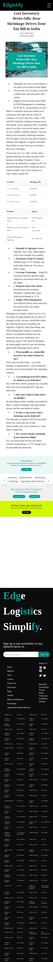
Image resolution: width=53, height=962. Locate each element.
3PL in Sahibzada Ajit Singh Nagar (45, 886)
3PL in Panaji (44, 844)
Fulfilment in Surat (33, 923)
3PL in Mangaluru (45, 769)
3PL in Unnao (44, 953)
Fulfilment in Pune (33, 865)
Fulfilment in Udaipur (31, 949)
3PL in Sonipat (44, 917)
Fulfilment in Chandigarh (7, 822)
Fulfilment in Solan (33, 912)
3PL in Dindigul (20, 855)
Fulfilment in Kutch (33, 743)
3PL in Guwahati (20, 907)
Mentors (10, 671)
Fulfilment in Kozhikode (31, 739)
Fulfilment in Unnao (33, 953)
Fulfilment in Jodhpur (7, 959)
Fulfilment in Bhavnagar (7, 785)
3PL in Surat (43, 923)
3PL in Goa (19, 885)
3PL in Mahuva (44, 763)
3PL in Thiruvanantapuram (45, 933)
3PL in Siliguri (44, 907)
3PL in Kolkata (44, 724)
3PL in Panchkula (45, 850)
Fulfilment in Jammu (9, 948)
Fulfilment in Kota (33, 729)
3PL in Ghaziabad (20, 880)
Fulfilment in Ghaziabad (7, 881)
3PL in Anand (20, 763)
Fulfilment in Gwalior (7, 913)
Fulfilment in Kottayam (31, 734)
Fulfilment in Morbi (33, 795)
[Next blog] (49, 481)
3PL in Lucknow (44, 747)
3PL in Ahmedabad (21, 724)
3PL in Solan (44, 912)
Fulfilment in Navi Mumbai (33, 822)
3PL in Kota (43, 729)
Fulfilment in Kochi (33, 714)
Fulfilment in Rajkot (33, 875)
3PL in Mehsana (44, 785)
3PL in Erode (19, 865)
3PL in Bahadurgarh (21, 769)
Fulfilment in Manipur (31, 775)
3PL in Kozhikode (45, 738)
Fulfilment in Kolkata (31, 724)
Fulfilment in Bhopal (9, 800)
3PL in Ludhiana (44, 753)
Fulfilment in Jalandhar (7, 943)
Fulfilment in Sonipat (31, 918)
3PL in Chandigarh (21, 822)
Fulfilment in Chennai (7, 828)
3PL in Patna (44, 860)
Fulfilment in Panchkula (31, 850)
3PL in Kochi (44, 714)
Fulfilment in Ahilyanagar (7, 719)
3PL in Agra (19, 714)
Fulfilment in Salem (33, 892)
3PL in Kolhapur (44, 718)
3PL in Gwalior (20, 912)
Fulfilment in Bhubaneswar (7, 807)
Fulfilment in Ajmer (9, 729)
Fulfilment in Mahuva (31, 764)
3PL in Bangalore (20, 774)
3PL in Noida (44, 827)
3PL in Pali (43, 839)
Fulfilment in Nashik (33, 816)
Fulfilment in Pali (32, 839)
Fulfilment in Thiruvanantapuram (33, 933)
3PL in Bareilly (20, 779)
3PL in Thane (44, 928)
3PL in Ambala (20, 747)
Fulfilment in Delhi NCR (8, 850)
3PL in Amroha (20, 758)
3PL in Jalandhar (20, 942)
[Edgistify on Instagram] (44, 668)
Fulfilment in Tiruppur (31, 943)
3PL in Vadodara (44, 958)
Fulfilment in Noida (33, 827)
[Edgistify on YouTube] (44, 676)
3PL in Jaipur (19, 937)
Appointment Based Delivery (18, 707)
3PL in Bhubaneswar (21, 806)
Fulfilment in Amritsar (7, 754)
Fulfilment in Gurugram (7, 902)
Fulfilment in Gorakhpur (7, 893)
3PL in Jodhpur (20, 958)
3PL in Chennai (20, 827)
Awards (10, 695)
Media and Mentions (15, 699)
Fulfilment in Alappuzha (7, 734)
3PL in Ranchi (44, 880)
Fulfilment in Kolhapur (31, 719)
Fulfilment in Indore (9, 932)
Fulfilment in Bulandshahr (7, 817)
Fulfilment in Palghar (33, 832)
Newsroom (11, 687)
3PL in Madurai (44, 758)
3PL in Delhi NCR (21, 850)
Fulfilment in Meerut (33, 779)
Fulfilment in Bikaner (7, 812)
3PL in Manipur (44, 774)
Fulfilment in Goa (8, 885)
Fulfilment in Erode (9, 865)
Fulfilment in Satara (33, 897)
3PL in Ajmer (19, 729)
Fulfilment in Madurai (31, 759)
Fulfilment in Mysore (33, 806)
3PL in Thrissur (44, 937)
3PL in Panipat (44, 855)
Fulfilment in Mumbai (31, 801)
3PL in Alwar (19, 743)
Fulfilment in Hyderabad (7, 923)
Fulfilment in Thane (33, 928)
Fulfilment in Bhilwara (7, 791)
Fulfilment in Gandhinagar (7, 876)
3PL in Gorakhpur (20, 892)
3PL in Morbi (44, 795)
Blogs (9, 691)
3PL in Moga (44, 790)
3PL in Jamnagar (20, 953)
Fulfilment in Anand (9, 763)
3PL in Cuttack (20, 844)
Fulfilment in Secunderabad (32, 902)
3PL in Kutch (44, 743)
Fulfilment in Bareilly (7, 780)
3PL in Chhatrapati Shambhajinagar (21, 833)
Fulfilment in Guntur (9, 897)
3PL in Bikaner (20, 811)
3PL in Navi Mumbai (45, 822)
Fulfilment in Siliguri (33, 907)
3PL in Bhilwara (20, 790)
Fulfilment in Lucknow (31, 748)
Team (9, 675)
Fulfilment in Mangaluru (31, 770)
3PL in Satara (44, 897)
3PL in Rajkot (44, 875)
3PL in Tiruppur (44, 942)
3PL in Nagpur (44, 811)
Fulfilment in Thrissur (31, 938)
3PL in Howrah (20, 917)
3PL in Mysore (44, 806)
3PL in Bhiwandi (20, 795)
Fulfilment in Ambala (9, 747)
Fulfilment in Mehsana (31, 785)
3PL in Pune (43, 865)
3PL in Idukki (20, 928)
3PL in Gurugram (20, 901)
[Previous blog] (4, 481)
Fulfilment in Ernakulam (7, 861)
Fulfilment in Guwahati (7, 908)
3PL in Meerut (44, 779)
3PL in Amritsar (20, 753)
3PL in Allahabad (20, 738)
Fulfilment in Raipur (33, 869)
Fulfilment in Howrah (7, 918)
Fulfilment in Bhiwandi (7, 796)
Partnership (11, 703)
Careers (10, 679)
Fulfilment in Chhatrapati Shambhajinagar (8, 834)
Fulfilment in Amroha (7, 759)
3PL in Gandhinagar (21, 875)
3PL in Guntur (20, 897)
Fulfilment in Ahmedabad (7, 724)
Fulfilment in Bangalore (7, 775)
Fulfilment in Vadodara (31, 959)
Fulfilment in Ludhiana (31, 754)
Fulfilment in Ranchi (33, 880)
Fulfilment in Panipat (33, 855)
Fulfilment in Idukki (9, 928)
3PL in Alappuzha (20, 733)
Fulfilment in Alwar (9, 743)
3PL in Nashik (44, 816)
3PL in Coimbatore (21, 839)
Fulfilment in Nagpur (33, 811)
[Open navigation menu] (49, 5)
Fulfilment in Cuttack (7, 845)
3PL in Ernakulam (20, 860)
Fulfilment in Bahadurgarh (7, 770)
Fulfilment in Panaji (33, 844)
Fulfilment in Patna (33, 860)
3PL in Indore (20, 932)
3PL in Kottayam (44, 733)
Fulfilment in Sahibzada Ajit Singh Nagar (32, 887)
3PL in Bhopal (20, 800)
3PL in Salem (44, 892)
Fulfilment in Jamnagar (7, 954)
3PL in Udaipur (44, 948)
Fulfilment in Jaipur (9, 937)
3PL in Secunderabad (44, 902)
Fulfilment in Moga (33, 790)
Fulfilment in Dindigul (7, 856)
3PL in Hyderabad (20, 923)
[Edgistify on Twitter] (40, 676)
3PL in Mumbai (44, 800)
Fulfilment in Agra (8, 714)
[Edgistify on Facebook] (40, 671)
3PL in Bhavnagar (20, 785)
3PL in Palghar (44, 832)
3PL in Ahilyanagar (21, 718)
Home (9, 667)
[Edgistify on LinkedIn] (40, 668)
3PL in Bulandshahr (21, 816)
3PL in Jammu (20, 948)
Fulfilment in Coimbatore (7, 840)
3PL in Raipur (44, 869)
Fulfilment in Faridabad (7, 870)
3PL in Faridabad (20, 869)
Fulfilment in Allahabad (7, 739)
